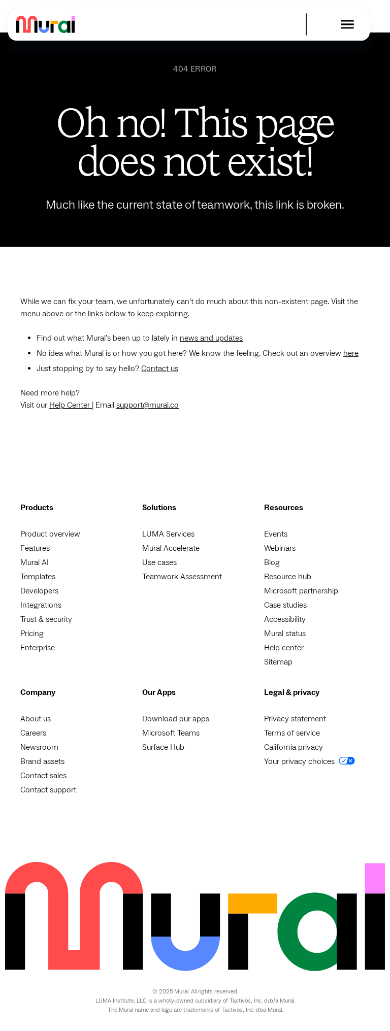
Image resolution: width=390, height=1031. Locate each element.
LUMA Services (168, 534)
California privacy (293, 747)
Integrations (40, 605)
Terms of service (292, 733)
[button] (347, 24)
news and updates (211, 338)
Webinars (280, 548)
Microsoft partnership (301, 591)
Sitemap (278, 662)
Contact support (48, 790)
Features (35, 548)
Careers (33, 733)
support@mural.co (147, 405)
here (351, 353)
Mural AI (34, 562)
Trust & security (46, 619)
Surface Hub (163, 747)
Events (275, 534)
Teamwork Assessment (182, 577)
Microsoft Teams (171, 733)
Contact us (159, 368)
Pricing (32, 633)
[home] (45, 24)
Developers (39, 591)
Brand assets (42, 761)
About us (35, 719)
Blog (272, 562)
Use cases (159, 562)
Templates (37, 577)
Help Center (70, 405)
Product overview (50, 534)
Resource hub (287, 577)
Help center (284, 648)
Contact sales (43, 776)
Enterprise (37, 648)
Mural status (285, 633)
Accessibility (285, 619)
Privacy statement (295, 719)
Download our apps (175, 719)
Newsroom (39, 747)
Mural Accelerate (171, 548)
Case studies (285, 605)
